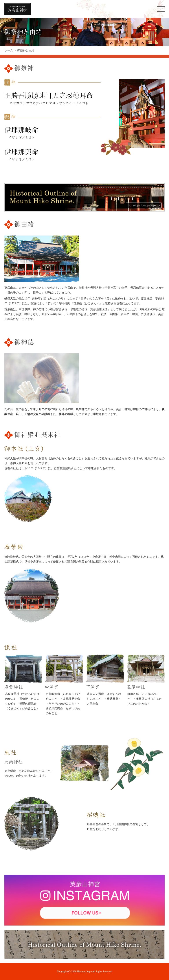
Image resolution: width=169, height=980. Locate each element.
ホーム (8, 50)
